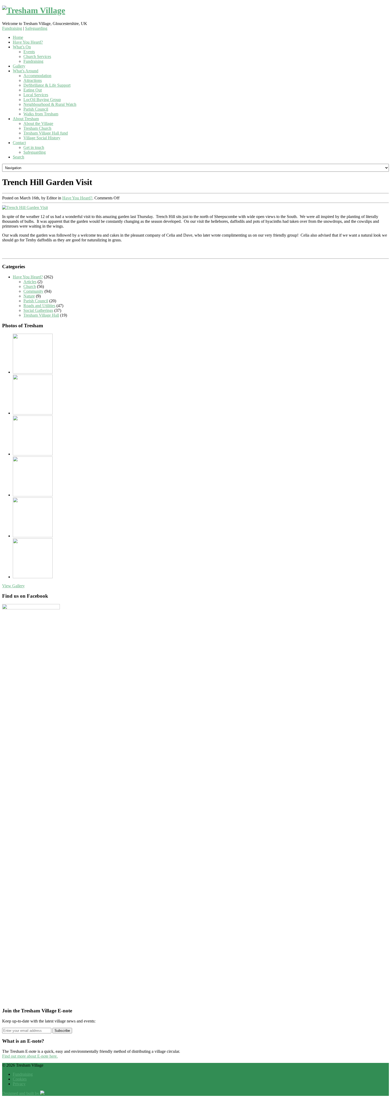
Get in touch (33, 147)
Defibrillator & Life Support (46, 85)
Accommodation (37, 75)
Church (29, 286)
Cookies (20, 1079)
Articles (29, 281)
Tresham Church (37, 128)
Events (29, 51)
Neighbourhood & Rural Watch (49, 104)
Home (18, 37)
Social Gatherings (38, 310)
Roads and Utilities (39, 305)
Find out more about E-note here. (30, 1056)
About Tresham (26, 118)
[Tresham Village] (195, 10)
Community (33, 291)
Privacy (19, 1084)
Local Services (35, 95)
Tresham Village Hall (41, 315)
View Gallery (13, 586)
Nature (29, 296)
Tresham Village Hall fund (45, 133)
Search (18, 157)
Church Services (37, 56)
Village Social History (41, 138)
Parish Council (35, 109)
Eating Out (32, 90)
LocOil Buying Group (42, 99)
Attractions (32, 80)
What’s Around (25, 71)
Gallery (19, 66)
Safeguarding (36, 28)
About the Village (38, 123)
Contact (19, 142)
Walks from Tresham (40, 114)
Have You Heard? (28, 42)
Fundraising (12, 28)
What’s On (22, 47)
